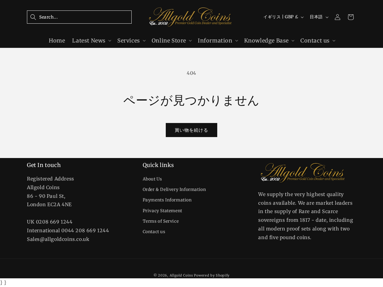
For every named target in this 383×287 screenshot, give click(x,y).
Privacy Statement (162, 210)
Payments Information (167, 200)
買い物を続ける (191, 130)
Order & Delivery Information (174, 189)
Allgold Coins (181, 275)
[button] (79, 17)
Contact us (154, 231)
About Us (152, 179)
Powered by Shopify (212, 275)
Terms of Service (161, 221)
